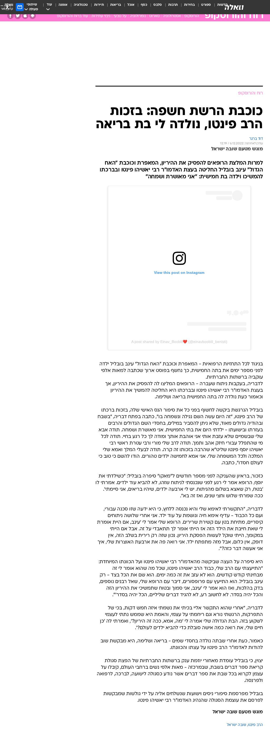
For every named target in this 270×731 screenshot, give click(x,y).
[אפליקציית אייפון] (25, 15)
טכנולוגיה (81, 5)
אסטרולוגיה (172, 16)
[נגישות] (7, 7)
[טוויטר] (18, 15)
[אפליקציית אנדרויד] (32, 15)
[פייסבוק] (10, 15)
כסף (144, 5)
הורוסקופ (191, 16)
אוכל (130, 5)
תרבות (173, 5)
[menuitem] (203, 7)
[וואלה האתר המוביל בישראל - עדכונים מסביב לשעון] (234, 7)
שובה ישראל (236, 725)
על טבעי (120, 16)
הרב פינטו (255, 725)
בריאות (115, 5)
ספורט (206, 5)
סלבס (157, 5)
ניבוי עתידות (100, 16)
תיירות (99, 5)
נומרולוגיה (138, 16)
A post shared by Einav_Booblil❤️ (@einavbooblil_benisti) (179, 342)
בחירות (189, 5)
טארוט (154, 16)
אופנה (63, 5)
